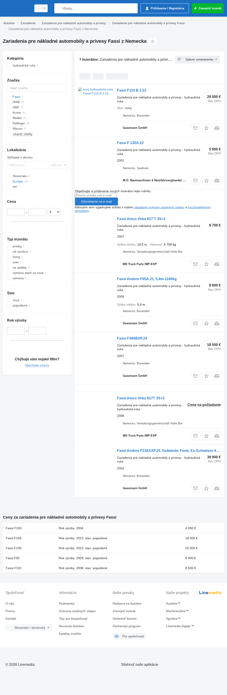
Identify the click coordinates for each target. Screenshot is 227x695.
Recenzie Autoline (71, 626)
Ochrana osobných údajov (77, 611)
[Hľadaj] (58, 8)
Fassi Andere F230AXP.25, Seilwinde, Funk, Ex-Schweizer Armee (171, 451)
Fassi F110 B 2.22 (131, 90)
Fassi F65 (13, 558)
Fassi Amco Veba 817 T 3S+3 (141, 219)
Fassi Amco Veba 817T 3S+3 (140, 398)
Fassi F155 (14, 538)
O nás (10, 603)
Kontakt (11, 618)
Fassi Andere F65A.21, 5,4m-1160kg (147, 279)
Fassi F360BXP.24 (132, 338)
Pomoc (10, 611)
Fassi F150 (14, 528)
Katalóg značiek (70, 633)
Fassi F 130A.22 (130, 143)
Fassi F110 (13, 568)
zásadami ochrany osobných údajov (159, 207)
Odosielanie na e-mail (96, 201)
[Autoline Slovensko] (16, 8)
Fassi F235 (14, 548)
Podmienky (66, 603)
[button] (206, 128)
